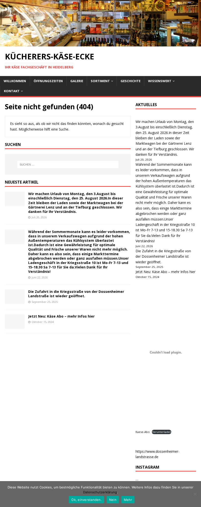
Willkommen (15, 81)
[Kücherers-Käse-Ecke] (100, 43)
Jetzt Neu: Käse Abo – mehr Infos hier (61, 316)
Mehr (128, 500)
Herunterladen (161, 432)
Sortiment (100, 81)
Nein (112, 500)
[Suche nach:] (68, 164)
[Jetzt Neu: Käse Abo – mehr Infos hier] (15, 326)
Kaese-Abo (143, 432)
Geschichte (130, 81)
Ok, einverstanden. (86, 500)
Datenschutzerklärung (100, 492)
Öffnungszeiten (48, 81)
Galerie (76, 81)
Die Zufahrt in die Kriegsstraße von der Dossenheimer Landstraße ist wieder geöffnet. (76, 293)
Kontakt (12, 91)
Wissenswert (159, 81)
